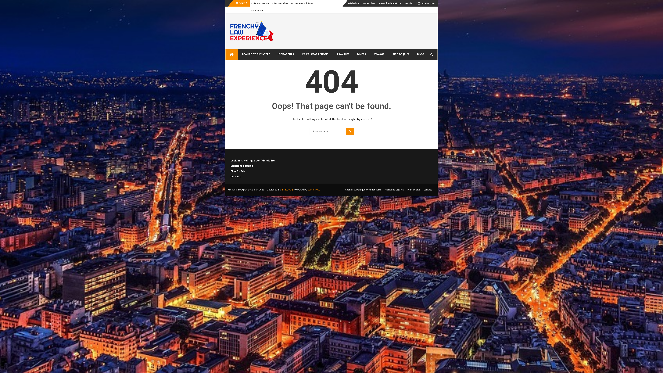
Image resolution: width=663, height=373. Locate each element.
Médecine (353, 3)
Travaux (343, 47)
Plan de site (238, 164)
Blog (420, 47)
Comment (256, 3)
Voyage (379, 47)
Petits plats (369, 3)
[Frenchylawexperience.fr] (231, 47)
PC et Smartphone (315, 47)
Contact (235, 169)
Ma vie (408, 3)
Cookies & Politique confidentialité (252, 153)
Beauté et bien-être (390, 3)
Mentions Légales (241, 159)
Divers (361, 47)
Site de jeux (401, 47)
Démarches (286, 47)
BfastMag (287, 182)
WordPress (314, 182)
